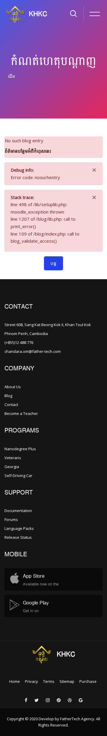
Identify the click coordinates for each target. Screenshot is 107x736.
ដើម (11, 76)
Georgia (11, 466)
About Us (12, 386)
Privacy (31, 681)
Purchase (88, 681)
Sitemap (66, 681)
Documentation (18, 510)
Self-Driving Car (18, 475)
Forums (11, 519)
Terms (48, 681)
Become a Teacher (21, 413)
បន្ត (53, 263)
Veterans (12, 457)
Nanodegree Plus (20, 448)
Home (14, 681)
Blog (8, 395)
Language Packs (19, 528)
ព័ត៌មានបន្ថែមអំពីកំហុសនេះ (28, 151)
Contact (11, 404)
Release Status (18, 537)
